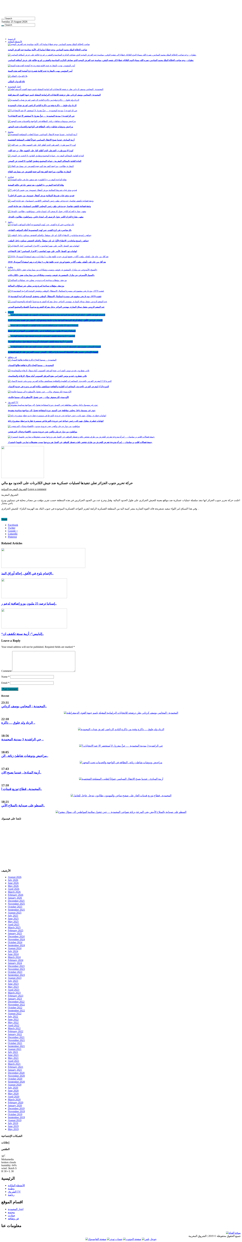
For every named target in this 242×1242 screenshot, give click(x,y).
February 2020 (15, 1102)
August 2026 (14, 877)
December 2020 (16, 1072)
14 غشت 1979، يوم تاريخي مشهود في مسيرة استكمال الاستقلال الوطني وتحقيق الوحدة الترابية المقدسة (54, 296)
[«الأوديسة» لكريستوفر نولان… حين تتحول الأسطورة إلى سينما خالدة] (39, 391)
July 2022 (13, 1016)
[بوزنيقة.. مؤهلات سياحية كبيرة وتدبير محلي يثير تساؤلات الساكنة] (37, 280)
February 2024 (15, 960)
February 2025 (15, 930)
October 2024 (15, 942)
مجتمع (10, 132)
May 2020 (13, 1093)
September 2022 (16, 1010)
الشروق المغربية (18, 489)
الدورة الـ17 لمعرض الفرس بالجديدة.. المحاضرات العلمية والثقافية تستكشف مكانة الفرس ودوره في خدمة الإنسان (58, 386)
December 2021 (16, 1037)
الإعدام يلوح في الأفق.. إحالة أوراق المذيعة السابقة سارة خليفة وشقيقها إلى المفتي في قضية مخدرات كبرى (55, 320)
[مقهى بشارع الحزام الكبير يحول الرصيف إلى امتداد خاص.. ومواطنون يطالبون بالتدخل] (47, 211)
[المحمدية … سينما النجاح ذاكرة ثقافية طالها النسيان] (32, 360)
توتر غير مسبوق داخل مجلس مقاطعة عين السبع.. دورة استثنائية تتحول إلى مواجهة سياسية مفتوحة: (51, 410)
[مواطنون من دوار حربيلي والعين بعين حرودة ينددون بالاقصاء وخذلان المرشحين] (44, 426)
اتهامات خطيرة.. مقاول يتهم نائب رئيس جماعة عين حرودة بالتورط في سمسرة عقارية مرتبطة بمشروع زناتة (56, 421)
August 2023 (14, 978)
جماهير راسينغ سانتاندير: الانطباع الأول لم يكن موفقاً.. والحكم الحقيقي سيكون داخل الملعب (48, 240)
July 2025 (13, 915)
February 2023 (15, 995)
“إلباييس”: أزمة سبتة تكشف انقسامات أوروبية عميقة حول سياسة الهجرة (40, 341)
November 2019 (16, 1111)
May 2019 (13, 1129)
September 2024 (16, 945)
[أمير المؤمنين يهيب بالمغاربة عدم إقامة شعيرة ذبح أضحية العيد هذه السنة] (41, 65)
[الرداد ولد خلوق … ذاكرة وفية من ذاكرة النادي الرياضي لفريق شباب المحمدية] (43, 100)
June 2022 (13, 1019)
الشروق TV (13, 402)
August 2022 (14, 1013)
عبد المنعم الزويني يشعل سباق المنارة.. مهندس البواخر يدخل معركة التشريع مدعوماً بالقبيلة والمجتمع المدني (56, 307)
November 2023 (16, 969)
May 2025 (13, 921)
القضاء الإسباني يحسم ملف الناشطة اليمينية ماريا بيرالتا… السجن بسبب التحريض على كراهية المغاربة (53, 352)
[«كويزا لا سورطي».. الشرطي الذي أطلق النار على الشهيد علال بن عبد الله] (42, 145)
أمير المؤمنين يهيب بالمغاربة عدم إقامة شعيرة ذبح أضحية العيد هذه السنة (40, 71)
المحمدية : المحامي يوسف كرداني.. (24, 706)
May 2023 (13, 986)
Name (5, 676)
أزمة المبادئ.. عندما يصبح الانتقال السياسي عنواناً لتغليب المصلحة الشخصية (41, 140)
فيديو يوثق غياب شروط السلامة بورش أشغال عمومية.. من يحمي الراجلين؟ (41, 195)
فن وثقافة (12, 357)
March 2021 (14, 1064)
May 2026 (13, 886)
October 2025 (15, 906)
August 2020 (14, 1084)
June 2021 (13, 1055)
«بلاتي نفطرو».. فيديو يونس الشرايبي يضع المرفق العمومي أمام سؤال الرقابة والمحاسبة (47, 376)
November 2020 (16, 1075)
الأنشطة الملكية (15, 41)
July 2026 (13, 880)
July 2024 (13, 951)
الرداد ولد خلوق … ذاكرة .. (18, 722)
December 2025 (16, 900)
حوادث (11, 177)
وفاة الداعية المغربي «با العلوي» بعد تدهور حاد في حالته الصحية (36, 185)
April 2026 (13, 889)
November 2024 (16, 939)
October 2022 (15, 1007)
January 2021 (15, 1069)
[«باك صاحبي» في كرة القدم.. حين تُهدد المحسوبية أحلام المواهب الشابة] (41, 224)
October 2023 (15, 972)
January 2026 (15, 897)
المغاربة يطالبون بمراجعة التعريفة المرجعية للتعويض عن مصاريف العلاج (39, 171)
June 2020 (13, 1090)
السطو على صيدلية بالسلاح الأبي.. (23, 805)
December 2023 (16, 966)
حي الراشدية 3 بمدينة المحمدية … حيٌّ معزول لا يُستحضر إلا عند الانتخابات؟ (41, 116)
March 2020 (14, 1099)
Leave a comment (37, 489)
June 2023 (13, 983)
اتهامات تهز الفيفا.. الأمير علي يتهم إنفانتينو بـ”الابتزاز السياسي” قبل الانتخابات (42, 251)
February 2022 (15, 1031)
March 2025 (14, 927)
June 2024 (13, 954)
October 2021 (15, 1043)
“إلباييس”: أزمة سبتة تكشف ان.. (22, 634)
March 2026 (14, 892)
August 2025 (14, 912)
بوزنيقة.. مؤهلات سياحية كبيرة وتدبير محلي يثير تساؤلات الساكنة (36, 286)
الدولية (11, 312)
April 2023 (13, 989)
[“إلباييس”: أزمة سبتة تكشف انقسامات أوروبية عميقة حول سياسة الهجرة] (41, 336)
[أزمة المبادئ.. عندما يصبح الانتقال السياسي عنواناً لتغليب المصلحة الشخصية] (42, 134)
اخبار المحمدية (14, 86)
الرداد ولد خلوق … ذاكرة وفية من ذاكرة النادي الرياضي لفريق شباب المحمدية (42, 105)
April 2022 (13, 1025)
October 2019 (15, 1114)
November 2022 (16, 1004)
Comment (6, 671)
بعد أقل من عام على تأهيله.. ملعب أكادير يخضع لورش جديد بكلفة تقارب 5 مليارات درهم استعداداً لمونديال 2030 (57, 262)
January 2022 (15, 1034)
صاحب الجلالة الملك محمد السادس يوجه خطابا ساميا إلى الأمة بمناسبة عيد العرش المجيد (47, 49)
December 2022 (16, 1001)
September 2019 (16, 1117)
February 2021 (15, 1067)
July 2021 (13, 1052)
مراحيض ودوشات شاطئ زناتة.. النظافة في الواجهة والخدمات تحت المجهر (40, 126)
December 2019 (16, 1108)
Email (5, 682)
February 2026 (15, 894)
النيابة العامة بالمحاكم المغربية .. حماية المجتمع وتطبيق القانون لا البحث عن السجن (44, 161)
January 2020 (15, 1105)
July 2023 (13, 980)
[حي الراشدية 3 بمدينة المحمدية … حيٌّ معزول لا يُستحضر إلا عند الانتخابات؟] (42, 110)
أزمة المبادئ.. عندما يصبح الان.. (21, 772)
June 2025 (13, 918)
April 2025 (13, 924)
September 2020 (16, 1081)
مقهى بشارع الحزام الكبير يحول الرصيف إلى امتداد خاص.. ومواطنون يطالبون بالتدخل (45, 217)
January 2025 (15, 933)
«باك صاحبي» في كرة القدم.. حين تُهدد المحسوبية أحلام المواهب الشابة (40, 230)
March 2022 (14, 1028)
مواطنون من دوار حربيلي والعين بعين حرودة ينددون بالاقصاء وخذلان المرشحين (42, 431)
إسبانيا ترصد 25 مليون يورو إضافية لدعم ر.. (29, 603)
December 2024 (16, 936)
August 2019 (14, 1120)
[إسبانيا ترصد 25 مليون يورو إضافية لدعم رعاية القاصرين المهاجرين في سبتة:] (43, 325)
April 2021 (13, 1061)
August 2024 (14, 948)
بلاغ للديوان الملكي (16, 81)
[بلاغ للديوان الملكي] (18, 76)
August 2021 (14, 1049)
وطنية (10, 267)
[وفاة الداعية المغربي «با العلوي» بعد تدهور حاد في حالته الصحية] (37, 179)
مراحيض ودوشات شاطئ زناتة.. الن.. (24, 756)
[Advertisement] (81, 8)
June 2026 (13, 883)
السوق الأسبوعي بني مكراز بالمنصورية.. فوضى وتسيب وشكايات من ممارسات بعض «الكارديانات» (51, 275)
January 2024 (15, 963)
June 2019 (13, 1126)
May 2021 (13, 1058)
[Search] (2, 19)
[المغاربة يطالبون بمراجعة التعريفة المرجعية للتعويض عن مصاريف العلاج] (41, 166)
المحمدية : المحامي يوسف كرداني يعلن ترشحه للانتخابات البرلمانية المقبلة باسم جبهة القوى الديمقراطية (54, 95)
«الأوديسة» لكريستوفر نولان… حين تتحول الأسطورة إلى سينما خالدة (38, 397)
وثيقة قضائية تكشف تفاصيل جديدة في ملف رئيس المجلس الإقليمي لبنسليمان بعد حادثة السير (49, 206)
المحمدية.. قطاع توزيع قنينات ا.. (21, 789)
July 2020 (13, 1087)
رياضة (10, 222)
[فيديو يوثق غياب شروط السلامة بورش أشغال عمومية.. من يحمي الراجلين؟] (42, 190)
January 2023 (15, 998)
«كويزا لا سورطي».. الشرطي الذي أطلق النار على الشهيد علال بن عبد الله (40, 150)
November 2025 (16, 903)
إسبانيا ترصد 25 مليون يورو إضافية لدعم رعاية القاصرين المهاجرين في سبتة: (42, 331)
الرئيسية (11, 39)
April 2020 (13, 1096)
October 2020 (15, 1078)
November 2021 (16, 1040)
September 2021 (16, 1046)
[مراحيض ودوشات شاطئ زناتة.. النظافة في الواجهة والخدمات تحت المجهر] (42, 121)
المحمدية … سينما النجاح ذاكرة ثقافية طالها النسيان (31, 365)
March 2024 (14, 957)
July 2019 (13, 1123)
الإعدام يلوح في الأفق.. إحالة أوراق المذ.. (27, 573)
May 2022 (13, 1022)
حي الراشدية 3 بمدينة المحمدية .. (22, 739)
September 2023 (16, 975)
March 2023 (14, 992)
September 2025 (16, 909)
